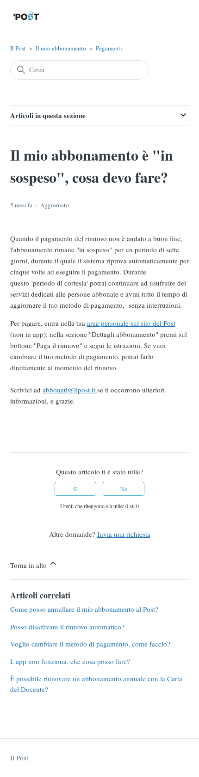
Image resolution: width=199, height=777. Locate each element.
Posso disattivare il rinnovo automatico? (67, 626)
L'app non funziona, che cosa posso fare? (70, 661)
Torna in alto (29, 565)
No (123, 488)
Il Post (18, 48)
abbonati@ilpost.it (70, 389)
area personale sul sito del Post (131, 323)
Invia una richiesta (123, 534)
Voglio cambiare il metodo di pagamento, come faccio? (90, 643)
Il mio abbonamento (61, 48)
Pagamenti (109, 48)
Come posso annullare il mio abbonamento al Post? (84, 609)
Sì (75, 488)
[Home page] (26, 16)
